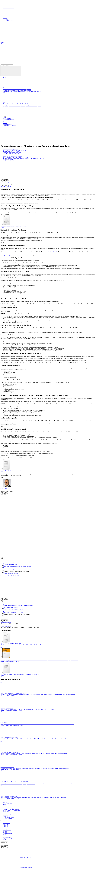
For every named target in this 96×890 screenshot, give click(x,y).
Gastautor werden (6, 812)
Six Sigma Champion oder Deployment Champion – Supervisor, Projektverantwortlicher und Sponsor (24, 158)
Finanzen (29, 89)
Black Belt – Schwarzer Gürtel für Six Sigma (12, 156)
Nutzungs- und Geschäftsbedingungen (11, 809)
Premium (5, 77)
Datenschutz (5, 806)
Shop (4, 102)
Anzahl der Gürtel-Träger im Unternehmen (12, 152)
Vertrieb (39, 91)
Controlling (24, 89)
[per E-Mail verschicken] (10, 514)
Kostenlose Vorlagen (7, 813)
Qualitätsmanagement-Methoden (10, 125)
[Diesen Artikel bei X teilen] (30, 504)
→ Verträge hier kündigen (8, 817)
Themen (5, 87)
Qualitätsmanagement (24, 91)
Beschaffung (19, 89)
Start (4, 121)
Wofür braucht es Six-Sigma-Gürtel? (10, 149)
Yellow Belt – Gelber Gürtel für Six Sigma (12, 153)
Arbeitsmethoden (6, 89)
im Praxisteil (8, 160)
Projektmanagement (7, 91)
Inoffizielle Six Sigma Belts (8, 159)
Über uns (5, 802)
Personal (21, 90)
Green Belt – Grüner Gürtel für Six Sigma (11, 155)
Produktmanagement (27, 90)
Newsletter (5, 815)
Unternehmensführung (33, 91)
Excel (4, 92)
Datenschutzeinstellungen (8, 808)
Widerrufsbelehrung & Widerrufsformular (11, 810)
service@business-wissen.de (26, 867)
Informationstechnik (11, 90)
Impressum (5, 805)
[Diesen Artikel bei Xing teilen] (69, 504)
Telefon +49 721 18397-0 (25, 857)
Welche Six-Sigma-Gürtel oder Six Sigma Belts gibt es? (14, 150)
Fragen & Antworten (7, 803)
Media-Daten (6, 811)
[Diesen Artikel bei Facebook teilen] (10, 504)
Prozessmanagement (15, 91)
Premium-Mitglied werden (8, 119)
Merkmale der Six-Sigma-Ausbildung (11, 151)
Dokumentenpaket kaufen (6, 182)
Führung (5, 90)
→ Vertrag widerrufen (7, 818)
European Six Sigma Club (7, 255)
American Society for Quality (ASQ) (50, 251)
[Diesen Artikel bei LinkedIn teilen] (49, 504)
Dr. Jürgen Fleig (4, 488)
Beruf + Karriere (13, 89)
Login (7, 19)
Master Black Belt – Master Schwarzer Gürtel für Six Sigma (15, 157)
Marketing (17, 90)
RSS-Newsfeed (6, 816)
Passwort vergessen (10, 20)
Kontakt (4, 804)
